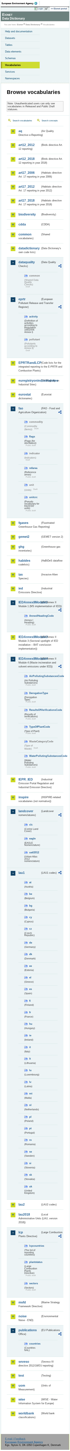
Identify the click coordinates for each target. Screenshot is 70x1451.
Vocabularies (13, 65)
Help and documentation (18, 31)
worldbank (26, 1413)
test (21, 1375)
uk (30, 1186)
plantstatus (35, 1262)
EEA (21, 3)
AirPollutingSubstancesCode (35, 676)
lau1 (21, 872)
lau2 (21, 1204)
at (30, 882)
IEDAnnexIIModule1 (29, 602)
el (30, 977)
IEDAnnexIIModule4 (29, 658)
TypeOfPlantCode (35, 726)
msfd (22, 1302)
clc (31, 824)
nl (30, 1105)
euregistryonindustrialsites (29, 380)
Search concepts (50, 120)
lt (30, 1058)
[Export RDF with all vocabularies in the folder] (59, 266)
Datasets (10, 38)
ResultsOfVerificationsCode (35, 709)
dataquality (26, 262)
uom (21, 1385)
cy (30, 917)
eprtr (21, 299)
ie (30, 1035)
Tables (8, 44)
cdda (22, 224)
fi (30, 1000)
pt (30, 1128)
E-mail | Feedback (15, 1438)
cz (30, 928)
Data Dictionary (33, 24)
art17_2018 (26, 200)
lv (30, 1082)
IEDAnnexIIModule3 (29, 637)
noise (22, 1316)
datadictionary (29, 248)
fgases (23, 523)
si (30, 1163)
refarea (33, 468)
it (30, 1047)
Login (40, 8)
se (30, 1151)
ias (20, 574)
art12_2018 (26, 158)
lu (30, 1070)
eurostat (24, 394)
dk (30, 954)
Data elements (13, 51)
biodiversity (27, 214)
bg (30, 905)
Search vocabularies (22, 120)
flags (32, 436)
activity (33, 316)
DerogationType (35, 693)
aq (20, 131)
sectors (33, 1283)
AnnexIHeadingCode (35, 615)
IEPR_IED (25, 779)
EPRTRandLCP (29, 362)
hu (30, 1023)
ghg (21, 546)
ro (30, 1139)
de (30, 942)
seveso (23, 1361)
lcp (20, 1232)
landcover (25, 811)
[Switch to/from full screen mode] (47, 9)
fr (30, 1012)
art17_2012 (26, 186)
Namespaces (12, 78)
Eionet (20, 24)
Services (10, 71)
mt (30, 1093)
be (30, 893)
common (25, 234)
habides (24, 560)
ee (30, 965)
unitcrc (33, 497)
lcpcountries (35, 1245)
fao (20, 408)
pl (30, 1116)
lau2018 (24, 1214)
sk (30, 1174)
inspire (23, 797)
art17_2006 (26, 172)
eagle (32, 838)
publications (27, 1330)
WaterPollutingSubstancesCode (35, 755)
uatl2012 (34, 852)
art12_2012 (26, 145)
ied (20, 588)
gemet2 (23, 536)
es (30, 989)
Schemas (10, 58)
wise (21, 1399)
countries (34, 1343)
